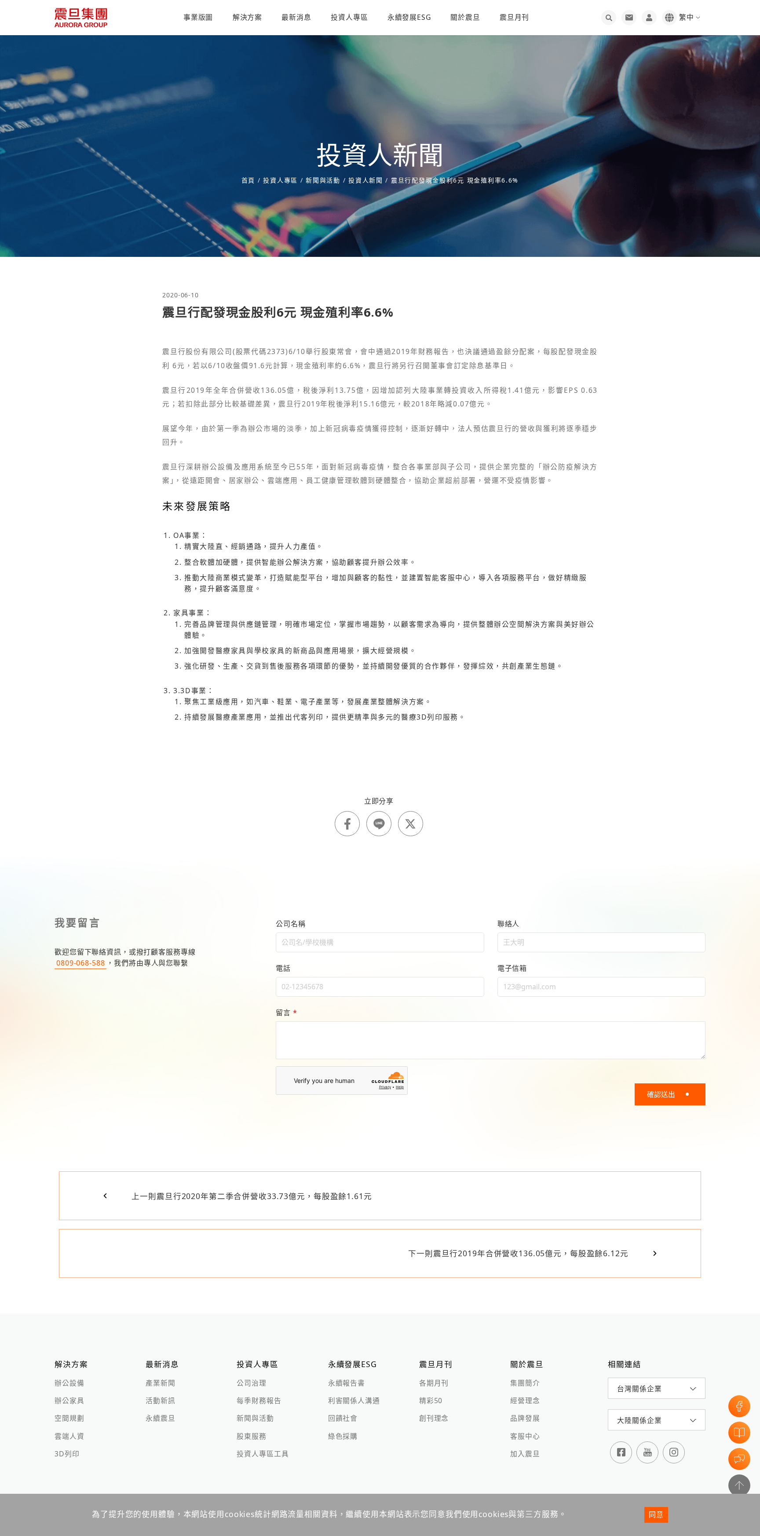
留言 (286, 1012)
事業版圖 (198, 17)
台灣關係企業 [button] (639, 1388)
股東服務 (251, 1436)
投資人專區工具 (263, 1454)
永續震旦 (160, 1418)
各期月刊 (434, 1383)
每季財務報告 (259, 1400)
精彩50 (430, 1400)
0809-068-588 (80, 963)
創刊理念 (434, 1418)
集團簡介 (525, 1383)
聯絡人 (508, 924)
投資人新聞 (365, 180)
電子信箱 (512, 968)
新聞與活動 (255, 1418)
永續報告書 (346, 1383)
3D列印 (67, 1454)
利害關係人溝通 (354, 1400)
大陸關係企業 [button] (639, 1420)
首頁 (249, 180)
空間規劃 (69, 1418)
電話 (283, 968)
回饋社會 (343, 1418)
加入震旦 (525, 1454)
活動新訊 (160, 1400)
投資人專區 (349, 17)
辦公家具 (69, 1400)
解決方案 (247, 17)
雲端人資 (69, 1436)
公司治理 (251, 1383)
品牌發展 (525, 1418)
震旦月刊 (514, 17)
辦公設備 (69, 1383)
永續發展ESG (409, 17)
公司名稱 (290, 924)
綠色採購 (343, 1436)
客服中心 (525, 1436)
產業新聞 (160, 1383)
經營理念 (525, 1400)
